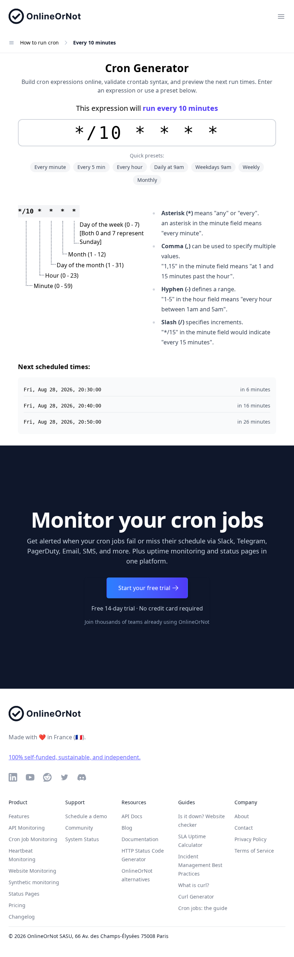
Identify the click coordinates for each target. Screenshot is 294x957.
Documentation (140, 839)
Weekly (251, 167)
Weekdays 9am (213, 167)
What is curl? (193, 885)
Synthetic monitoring (34, 882)
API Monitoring (27, 827)
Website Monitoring (32, 870)
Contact (243, 827)
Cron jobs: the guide (202, 908)
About (241, 816)
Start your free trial (144, 588)
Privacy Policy (250, 839)
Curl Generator (196, 896)
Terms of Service (254, 850)
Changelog (22, 916)
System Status (82, 839)
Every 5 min (91, 167)
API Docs (132, 816)
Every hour (130, 167)
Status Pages (24, 893)
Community (79, 827)
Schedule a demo (86, 816)
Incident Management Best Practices (200, 865)
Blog (127, 827)
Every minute (50, 167)
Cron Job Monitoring (33, 839)
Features (19, 816)
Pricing (17, 905)
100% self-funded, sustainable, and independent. (75, 757)
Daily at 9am (169, 167)
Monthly (147, 179)
